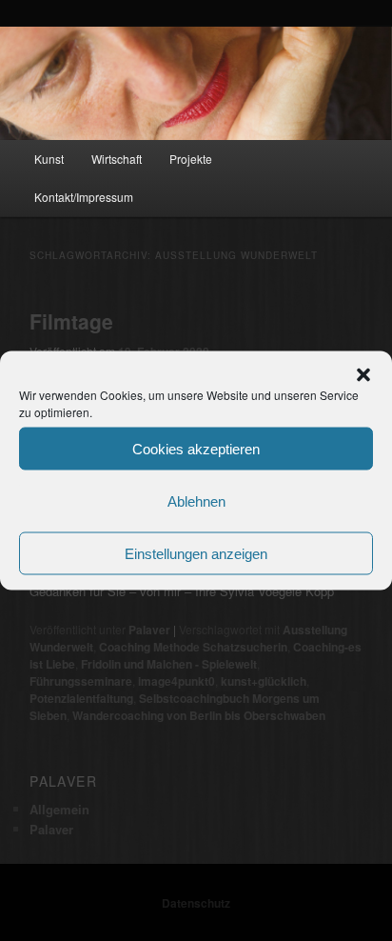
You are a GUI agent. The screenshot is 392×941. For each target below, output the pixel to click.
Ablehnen (196, 500)
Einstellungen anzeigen (196, 553)
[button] (363, 375)
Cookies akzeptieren (196, 448)
